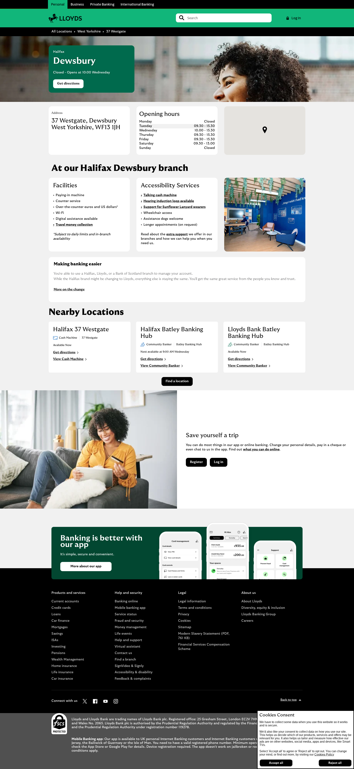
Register (196, 462)
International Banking (137, 4)
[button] (264, 129)
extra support (177, 234)
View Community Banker (160, 365)
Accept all (276, 762)
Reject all (335, 762)
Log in (218, 462)
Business (77, 4)
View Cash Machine (68, 359)
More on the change (69, 289)
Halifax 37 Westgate (81, 329)
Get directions (70, 84)
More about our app (85, 566)
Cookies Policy (324, 754)
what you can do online (261, 449)
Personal (57, 4)
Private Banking (102, 4)
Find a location (177, 381)
